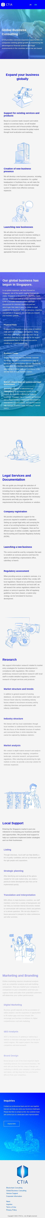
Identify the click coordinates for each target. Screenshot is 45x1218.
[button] (41, 4)
